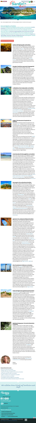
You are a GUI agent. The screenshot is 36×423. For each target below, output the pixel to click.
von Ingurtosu (31, 237)
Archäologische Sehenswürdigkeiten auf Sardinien (10, 377)
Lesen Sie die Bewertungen (4, 407)
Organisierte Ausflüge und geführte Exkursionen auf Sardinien (12, 371)
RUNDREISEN (6, 9)
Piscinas (14, 236)
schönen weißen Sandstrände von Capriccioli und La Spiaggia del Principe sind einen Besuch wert (24, 176)
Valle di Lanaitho (21, 194)
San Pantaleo (31, 311)
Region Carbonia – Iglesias (26, 261)
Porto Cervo (33, 178)
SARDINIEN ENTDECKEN (27, 9)
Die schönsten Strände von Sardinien (7, 376)
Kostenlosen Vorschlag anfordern (7, 40)
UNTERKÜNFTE (11, 9)
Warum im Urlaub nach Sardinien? (7, 369)
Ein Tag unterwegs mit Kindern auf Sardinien (9, 373)
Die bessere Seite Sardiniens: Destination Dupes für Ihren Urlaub (12, 378)
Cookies (10, 419)
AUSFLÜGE (20, 9)
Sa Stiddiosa (28, 344)
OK (25, 419)
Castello (33, 136)
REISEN (16, 9)
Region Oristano (30, 286)
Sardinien (6, 416)
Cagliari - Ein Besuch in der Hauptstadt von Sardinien (10, 374)
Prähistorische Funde (16, 292)
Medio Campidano (29, 233)
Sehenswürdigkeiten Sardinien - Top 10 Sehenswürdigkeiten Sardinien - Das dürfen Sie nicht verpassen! (17, 22)
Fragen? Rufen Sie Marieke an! (25, 1)
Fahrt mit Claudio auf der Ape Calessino (21, 145)
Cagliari (18, 124)
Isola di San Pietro (25, 242)
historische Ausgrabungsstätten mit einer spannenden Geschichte (22, 31)
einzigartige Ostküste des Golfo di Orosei (20, 208)
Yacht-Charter (15, 112)
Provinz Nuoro (15, 215)
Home (1, 22)
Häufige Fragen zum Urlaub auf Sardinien (8, 370)
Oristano (20, 266)
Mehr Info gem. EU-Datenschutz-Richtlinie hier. (9, 420)
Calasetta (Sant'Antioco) (26, 243)
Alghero (22, 48)
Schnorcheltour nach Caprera (18, 111)
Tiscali (30, 198)
